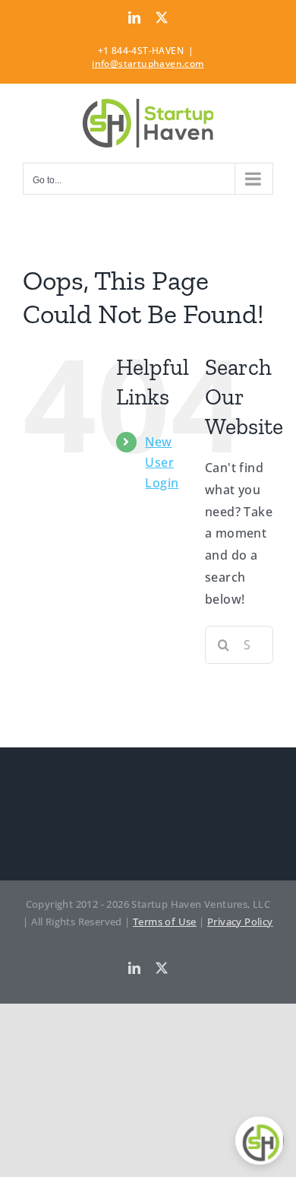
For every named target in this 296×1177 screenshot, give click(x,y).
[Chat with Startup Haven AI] (259, 1140)
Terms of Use (165, 921)
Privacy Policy (240, 921)
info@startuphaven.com (147, 63)
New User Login (161, 462)
